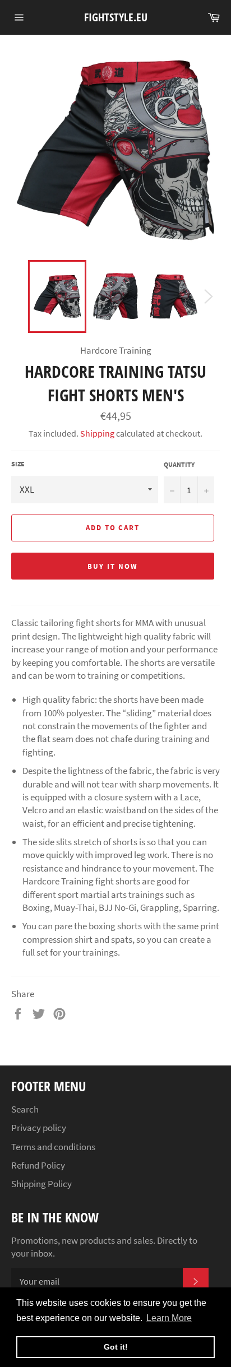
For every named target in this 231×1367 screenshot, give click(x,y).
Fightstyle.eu (115, 17)
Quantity (179, 464)
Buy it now (112, 566)
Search (25, 1109)
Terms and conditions (53, 1147)
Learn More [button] (169, 1318)
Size (18, 464)
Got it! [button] (116, 1346)
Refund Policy (38, 1165)
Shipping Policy (41, 1184)
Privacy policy (38, 1128)
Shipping (97, 433)
